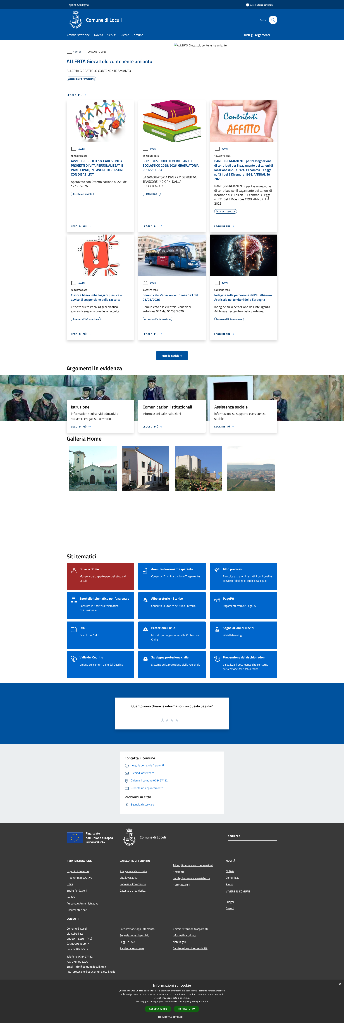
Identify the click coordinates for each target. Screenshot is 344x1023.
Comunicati (233, 877)
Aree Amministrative (79, 877)
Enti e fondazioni (77, 890)
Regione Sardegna (78, 5)
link (206, 1001)
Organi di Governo (78, 871)
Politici (71, 897)
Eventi (230, 908)
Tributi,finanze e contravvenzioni (193, 865)
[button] (172, 1017)
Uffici (70, 884)
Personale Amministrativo (82, 903)
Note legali (179, 942)
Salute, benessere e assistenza (191, 878)
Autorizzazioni (181, 884)
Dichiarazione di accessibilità (190, 948)
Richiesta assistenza (132, 948)
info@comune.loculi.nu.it (90, 966)
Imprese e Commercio (133, 884)
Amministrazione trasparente (191, 929)
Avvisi (77, 51)
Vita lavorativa (128, 877)
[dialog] (172, 1001)
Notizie (230, 871)
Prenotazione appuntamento (137, 929)
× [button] (340, 984)
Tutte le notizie (170, 355)
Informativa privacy (184, 935)
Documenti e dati (77, 910)
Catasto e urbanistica (132, 890)
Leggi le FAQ (127, 942)
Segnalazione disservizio (134, 935)
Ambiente (179, 872)
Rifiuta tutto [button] (186, 1008)
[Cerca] (273, 20)
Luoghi (230, 902)
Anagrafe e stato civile (133, 871)
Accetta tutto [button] (158, 1008)
